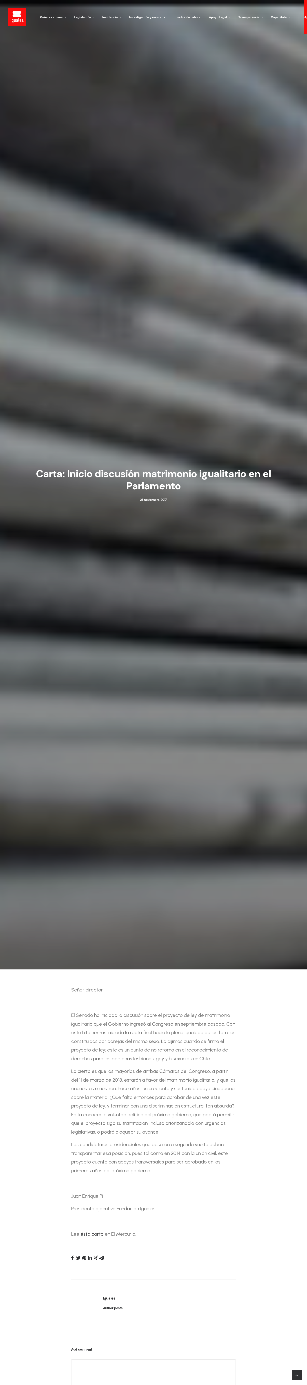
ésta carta (92, 1234)
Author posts (113, 1308)
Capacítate (279, 17)
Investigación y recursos (147, 17)
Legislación (82, 17)
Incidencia (110, 17)
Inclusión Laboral (188, 17)
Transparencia (249, 17)
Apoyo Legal (218, 17)
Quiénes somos (51, 17)
